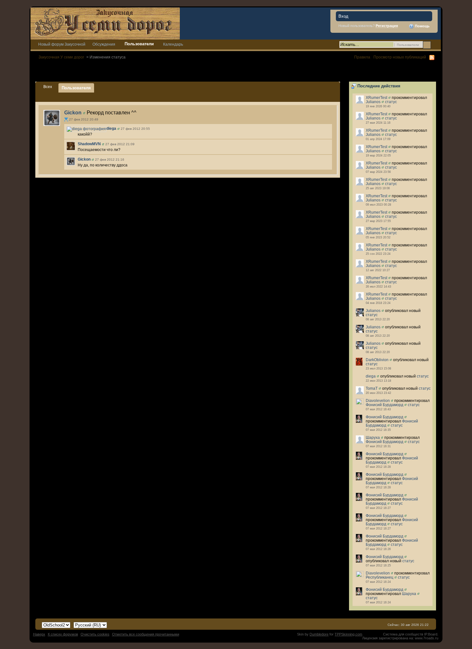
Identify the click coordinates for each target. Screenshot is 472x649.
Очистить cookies (95, 634)
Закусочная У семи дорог (61, 57)
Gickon (73, 112)
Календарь (173, 44)
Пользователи (139, 43)
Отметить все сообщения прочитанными (145, 634)
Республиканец (379, 577)
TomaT (372, 388)
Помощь (422, 26)
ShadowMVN (89, 144)
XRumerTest (376, 97)
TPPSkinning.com (348, 634)
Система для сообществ (403, 634)
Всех (47, 86)
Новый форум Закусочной (61, 44)
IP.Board (430, 634)
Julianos (373, 102)
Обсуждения (103, 44)
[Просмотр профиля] (389, 97)
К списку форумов (63, 634)
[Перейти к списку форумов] (105, 23)
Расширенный (435, 44)
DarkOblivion (377, 360)
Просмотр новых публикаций (399, 57)
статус (391, 102)
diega (371, 376)
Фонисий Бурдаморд (384, 405)
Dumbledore (319, 634)
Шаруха (373, 437)
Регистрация (387, 26)
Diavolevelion (378, 400)
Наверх (39, 634)
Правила (362, 57)
